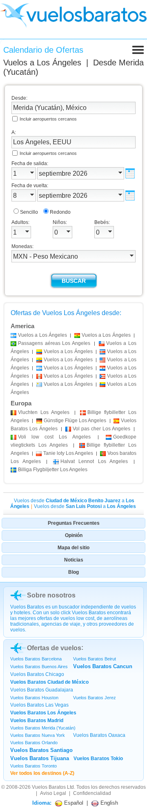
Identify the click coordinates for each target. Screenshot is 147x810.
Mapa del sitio (73, 547)
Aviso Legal (53, 793)
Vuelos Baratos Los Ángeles (43, 713)
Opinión (73, 535)
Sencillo (29, 212)
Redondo (60, 212)
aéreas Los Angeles (54, 343)
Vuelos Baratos (49, 787)
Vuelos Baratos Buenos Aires (39, 666)
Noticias (73, 560)
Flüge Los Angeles (75, 420)
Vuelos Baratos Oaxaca (99, 735)
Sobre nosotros (51, 595)
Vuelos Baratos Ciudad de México (49, 682)
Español (72, 803)
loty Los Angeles (68, 453)
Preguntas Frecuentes (74, 523)
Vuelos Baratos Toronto (33, 765)
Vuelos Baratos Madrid (36, 720)
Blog (73, 572)
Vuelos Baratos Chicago (37, 674)
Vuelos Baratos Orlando (34, 742)
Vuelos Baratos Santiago (41, 750)
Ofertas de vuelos (54, 647)
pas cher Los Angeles (101, 429)
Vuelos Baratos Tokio (98, 758)
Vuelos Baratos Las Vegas (39, 705)
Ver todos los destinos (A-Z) (42, 773)
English (108, 803)
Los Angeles (43, 412)
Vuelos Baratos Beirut (94, 658)
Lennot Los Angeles (94, 461)
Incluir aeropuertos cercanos (48, 118)
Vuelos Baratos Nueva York (37, 735)
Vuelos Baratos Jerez (94, 697)
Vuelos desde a (85, 506)
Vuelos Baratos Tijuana (39, 758)
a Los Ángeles (42, 335)
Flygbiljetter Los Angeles (52, 469)
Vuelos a (42, 62)
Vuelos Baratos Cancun (102, 666)
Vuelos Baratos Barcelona (36, 658)
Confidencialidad (92, 793)
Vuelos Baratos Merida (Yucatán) (43, 727)
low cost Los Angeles (54, 437)
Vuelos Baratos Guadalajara (41, 690)
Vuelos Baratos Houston (34, 697)
